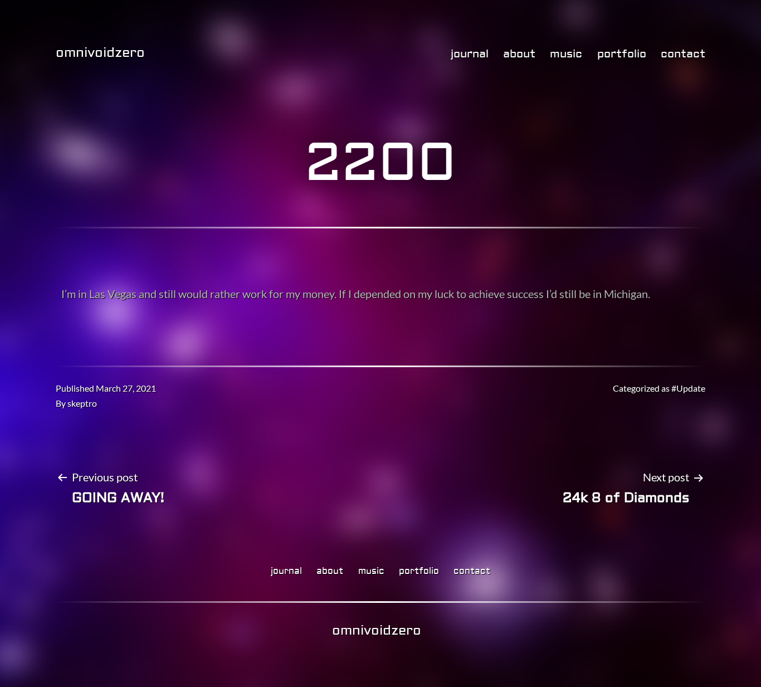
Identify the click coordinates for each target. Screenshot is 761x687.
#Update (688, 388)
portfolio (621, 54)
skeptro (82, 403)
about (519, 54)
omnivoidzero (100, 53)
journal (470, 54)
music (566, 54)
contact (683, 54)
